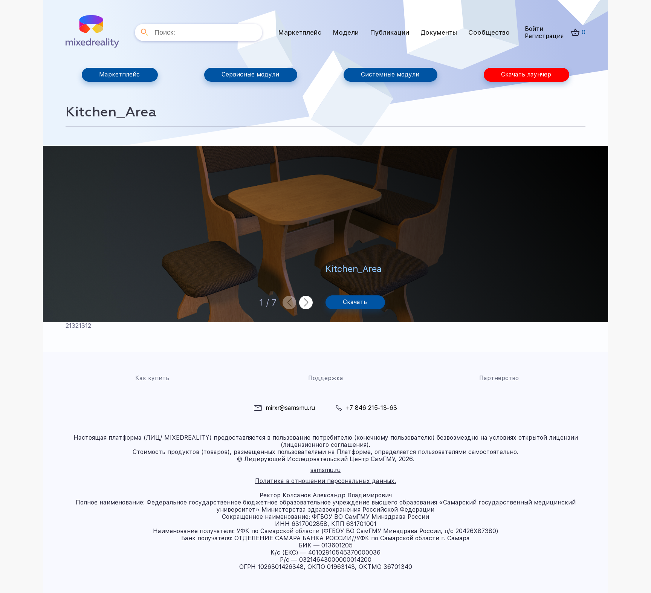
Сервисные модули (250, 74)
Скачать (355, 302)
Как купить (152, 378)
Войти (534, 28)
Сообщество (489, 32)
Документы (438, 32)
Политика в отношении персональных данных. (325, 480)
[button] (306, 302)
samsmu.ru (325, 470)
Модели (346, 32)
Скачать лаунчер (526, 74)
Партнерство (499, 378)
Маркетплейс (299, 32)
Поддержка (325, 378)
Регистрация (544, 36)
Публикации (389, 32)
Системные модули (390, 74)
